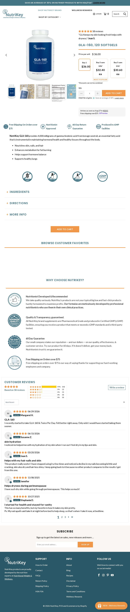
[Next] (74, 55)
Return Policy (41, 581)
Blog (68, 570)
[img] (20, 411)
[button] (50, 17)
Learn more (119, 98)
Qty (80, 88)
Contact (39, 570)
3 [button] (65, 517)
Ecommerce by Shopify (77, 606)
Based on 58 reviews (14, 390)
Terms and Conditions (75, 591)
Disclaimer (71, 581)
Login (98, 14)
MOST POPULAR (100, 80)
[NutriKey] (14, 13)
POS (61, 606)
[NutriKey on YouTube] (112, 575)
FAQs (37, 575)
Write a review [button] (117, 387)
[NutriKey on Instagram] (103, 575)
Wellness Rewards (74, 596)
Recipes (69, 575)
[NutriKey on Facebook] (99, 575)
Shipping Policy (42, 586)
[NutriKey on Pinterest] (108, 575)
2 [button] (61, 517)
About (69, 565)
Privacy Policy (72, 586)
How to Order (41, 565)
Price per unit (84, 54)
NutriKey (54, 606)
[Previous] (6, 55)
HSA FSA (39, 591)
